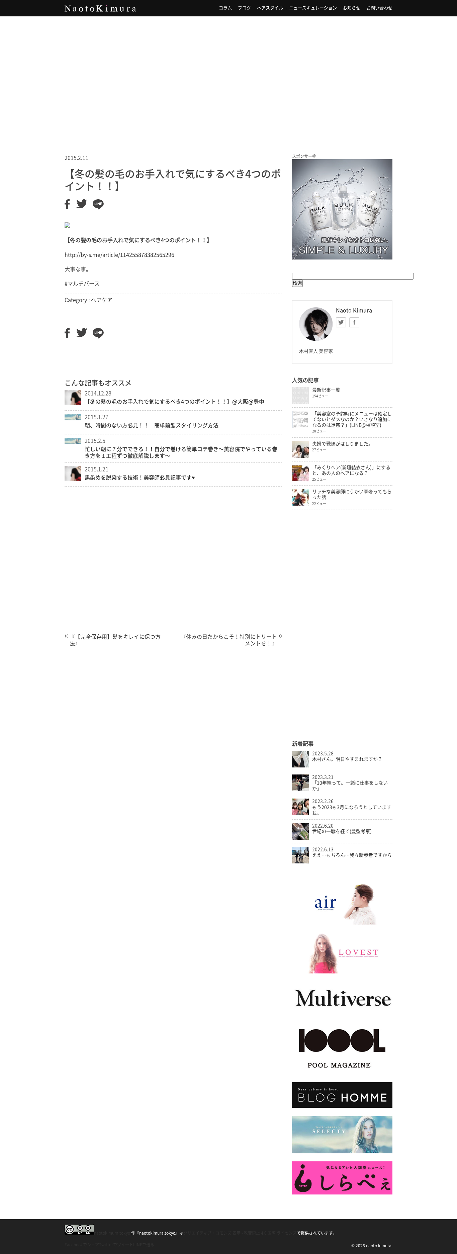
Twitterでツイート (116, 1245)
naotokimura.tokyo (112, 1233)
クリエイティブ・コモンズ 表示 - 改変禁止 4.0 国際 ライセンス (240, 1233)
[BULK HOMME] (342, 1106)
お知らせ (351, 8)
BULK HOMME (342, 209)
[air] (342, 923)
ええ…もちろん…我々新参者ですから (352, 855)
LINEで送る (143, 1245)
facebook (354, 322)
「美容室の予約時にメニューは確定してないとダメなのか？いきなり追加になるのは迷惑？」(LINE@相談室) (352, 419)
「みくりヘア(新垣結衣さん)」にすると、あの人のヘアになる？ (351, 470)
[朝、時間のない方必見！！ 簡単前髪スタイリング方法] (73, 418)
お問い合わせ (379, 8)
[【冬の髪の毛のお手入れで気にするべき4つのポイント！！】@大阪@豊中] (73, 403)
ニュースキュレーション (313, 8)
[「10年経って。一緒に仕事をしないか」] (300, 789)
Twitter (341, 322)
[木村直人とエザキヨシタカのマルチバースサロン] (342, 1013)
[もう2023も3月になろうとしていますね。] (300, 813)
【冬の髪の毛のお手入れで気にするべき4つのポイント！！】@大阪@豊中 (174, 401)
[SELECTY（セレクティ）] (342, 1151)
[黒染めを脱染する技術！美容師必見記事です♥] (73, 479)
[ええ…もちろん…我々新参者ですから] (300, 861)
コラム (225, 8)
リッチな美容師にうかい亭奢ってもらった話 (352, 494)
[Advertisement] (228, 76)
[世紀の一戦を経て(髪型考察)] (300, 838)
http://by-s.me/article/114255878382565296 (119, 254)
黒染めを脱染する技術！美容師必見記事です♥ (140, 477)
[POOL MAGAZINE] (342, 1072)
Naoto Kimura (100, 8)
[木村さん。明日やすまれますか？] (300, 765)
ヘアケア (101, 300)
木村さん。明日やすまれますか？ (347, 759)
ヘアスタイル (270, 8)
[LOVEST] (342, 971)
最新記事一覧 (326, 390)
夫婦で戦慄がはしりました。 (342, 443)
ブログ (244, 8)
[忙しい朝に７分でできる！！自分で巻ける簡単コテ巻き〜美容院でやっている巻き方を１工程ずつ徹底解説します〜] (73, 442)
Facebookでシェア (82, 1245)
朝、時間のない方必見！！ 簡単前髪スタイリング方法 (151, 425)
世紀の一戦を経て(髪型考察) (342, 831)
